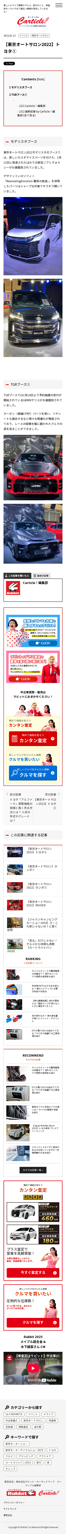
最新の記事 (43, 575)
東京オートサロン (40, 35)
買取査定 (23, 1426)
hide (40, 79)
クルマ (9, 1456)
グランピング (25, 1456)
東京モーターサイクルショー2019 (24, 1450)
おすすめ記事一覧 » (33, 1170)
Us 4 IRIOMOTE (13, 1414)
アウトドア (45, 1456)
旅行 (38, 1462)
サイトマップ (10, 1508)
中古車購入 (11, 1420)
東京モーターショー (16, 1443)
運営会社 (8, 1515)
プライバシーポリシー (14, 1502)
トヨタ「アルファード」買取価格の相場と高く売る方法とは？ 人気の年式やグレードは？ (21, 807)
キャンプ (10, 1468)
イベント (24, 35)
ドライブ (48, 1414)
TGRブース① (18, 94)
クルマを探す (33, 773)
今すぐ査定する (33, 1272)
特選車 (52, 1420)
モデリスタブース (20, 87)
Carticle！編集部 (32, 106)
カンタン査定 (33, 738)
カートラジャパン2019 (18, 1462)
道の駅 (37, 1426)
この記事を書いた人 (18, 575)
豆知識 (9, 1426)
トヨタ (52, 1450)
